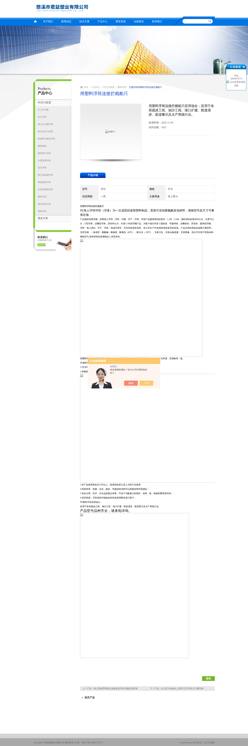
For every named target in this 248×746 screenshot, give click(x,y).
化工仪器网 (209, 742)
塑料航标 (42, 146)
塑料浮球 (42, 196)
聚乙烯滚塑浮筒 (45, 175)
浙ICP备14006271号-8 (92, 742)
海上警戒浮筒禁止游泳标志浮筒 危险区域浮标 (116, 688)
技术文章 (84, 21)
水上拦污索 (43, 109)
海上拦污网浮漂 (45, 124)
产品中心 (102, 21)
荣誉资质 (121, 21)
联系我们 (157, 21)
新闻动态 (66, 21)
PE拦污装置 (44, 102)
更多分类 (43, 218)
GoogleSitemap (185, 742)
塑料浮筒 (42, 211)
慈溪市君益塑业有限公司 (77, 8)
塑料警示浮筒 (44, 153)
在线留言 (139, 21)
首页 (35, 21)
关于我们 (48, 21)
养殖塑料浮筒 (44, 182)
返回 (208, 678)
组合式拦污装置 (45, 131)
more (41, 245)
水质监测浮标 (44, 160)
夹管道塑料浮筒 (45, 189)
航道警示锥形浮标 (46, 138)
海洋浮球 (42, 167)
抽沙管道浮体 (44, 204)
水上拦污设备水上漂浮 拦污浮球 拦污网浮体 (182, 688)
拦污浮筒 (42, 117)
